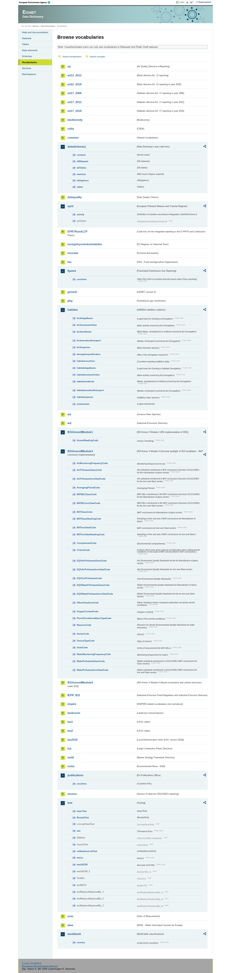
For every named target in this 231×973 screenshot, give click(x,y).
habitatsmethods (85, 381)
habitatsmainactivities (88, 374)
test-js (80, 857)
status (80, 187)
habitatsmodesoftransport (90, 390)
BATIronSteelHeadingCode (91, 534)
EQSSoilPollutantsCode (89, 578)
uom (70, 916)
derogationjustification (88, 354)
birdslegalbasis (85, 318)
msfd (70, 757)
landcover (73, 713)
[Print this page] (188, 2)
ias (69, 414)
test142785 (82, 864)
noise (71, 766)
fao (69, 262)
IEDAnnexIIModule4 (80, 682)
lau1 (70, 721)
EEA (35, 2)
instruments (83, 404)
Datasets (26, 38)
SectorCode (83, 634)
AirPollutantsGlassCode (89, 470)
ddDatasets (82, 161)
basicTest (82, 811)
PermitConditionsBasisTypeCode (94, 618)
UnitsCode (82, 647)
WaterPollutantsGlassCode (91, 661)
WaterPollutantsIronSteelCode (92, 670)
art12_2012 (74, 75)
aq (69, 66)
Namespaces (29, 74)
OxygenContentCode (87, 611)
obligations (83, 180)
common (73, 137)
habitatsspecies (85, 397)
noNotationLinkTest (87, 851)
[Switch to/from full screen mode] (192, 2)
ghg (70, 300)
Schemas (27, 56)
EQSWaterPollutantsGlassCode (93, 585)
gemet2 (72, 292)
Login (181, 2)
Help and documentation (35, 32)
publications (75, 775)
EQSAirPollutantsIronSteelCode (93, 569)
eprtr (70, 206)
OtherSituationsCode (88, 602)
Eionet (35, 26)
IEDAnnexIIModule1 (80, 432)
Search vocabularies (71, 57)
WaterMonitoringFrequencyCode (94, 654)
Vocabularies (29, 62)
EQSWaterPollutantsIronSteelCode (95, 594)
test (69, 802)
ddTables (81, 168)
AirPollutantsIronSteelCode (91, 479)
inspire (71, 704)
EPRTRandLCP (77, 231)
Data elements (30, 50)
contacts (81, 155)
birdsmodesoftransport (89, 340)
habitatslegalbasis (86, 368)
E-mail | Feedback (31, 963)
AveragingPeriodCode (88, 487)
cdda (70, 128)
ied (69, 423)
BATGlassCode (84, 512)
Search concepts (97, 57)
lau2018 (72, 739)
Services (26, 68)
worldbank (74, 934)
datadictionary (76, 146)
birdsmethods (84, 331)
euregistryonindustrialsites (84, 244)
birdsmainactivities (87, 325)
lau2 (70, 730)
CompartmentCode (86, 543)
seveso (72, 793)
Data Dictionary (47, 26)
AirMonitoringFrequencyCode (92, 463)
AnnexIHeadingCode (87, 440)
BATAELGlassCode (87, 494)
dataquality (74, 197)
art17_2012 (74, 102)
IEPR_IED (73, 695)
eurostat (72, 253)
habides (72, 309)
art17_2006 (74, 93)
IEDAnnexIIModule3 (80, 451)
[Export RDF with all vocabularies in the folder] (204, 147)
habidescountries (86, 361)
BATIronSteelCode (86, 527)
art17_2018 (74, 110)
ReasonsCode (84, 625)
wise (70, 925)
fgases (71, 270)
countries (82, 279)
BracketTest (83, 817)
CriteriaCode (83, 550)
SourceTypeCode (86, 640)
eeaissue (81, 174)
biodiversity (75, 119)
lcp (69, 748)
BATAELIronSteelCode (88, 503)
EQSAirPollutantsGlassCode (92, 560)
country (81, 942)
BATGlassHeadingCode (89, 518)
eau (78, 831)
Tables (25, 44)
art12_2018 (74, 84)
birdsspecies (83, 347)
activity (80, 214)
